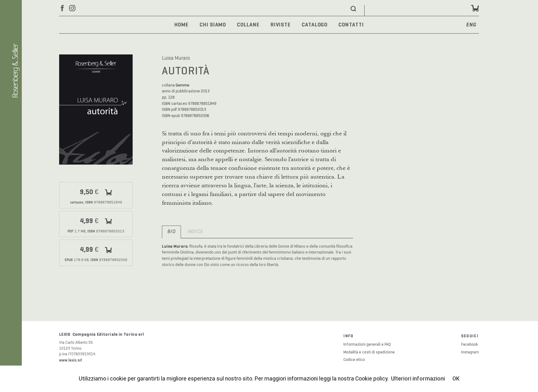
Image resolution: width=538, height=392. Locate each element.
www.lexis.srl (70, 360)
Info (348, 336)
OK (456, 379)
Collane (248, 24)
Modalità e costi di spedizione (369, 352)
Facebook (469, 344)
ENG (471, 25)
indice (195, 231)
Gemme (182, 85)
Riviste (281, 24)
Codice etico (354, 359)
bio (171, 231)
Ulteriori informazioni (418, 379)
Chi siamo (213, 24)
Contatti (351, 24)
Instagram (470, 352)
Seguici (470, 336)
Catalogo (315, 24)
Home (181, 24)
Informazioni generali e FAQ (367, 344)
